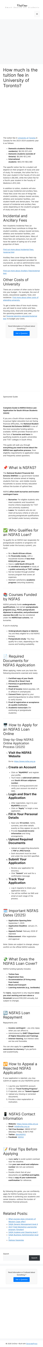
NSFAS (21, 1137)
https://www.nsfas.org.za (24, 761)
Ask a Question (22, 333)
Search (6, 1254)
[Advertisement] (21, 40)
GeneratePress (31, 1344)
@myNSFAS (21, 1134)
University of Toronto (27, 138)
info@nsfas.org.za (21, 1126)
